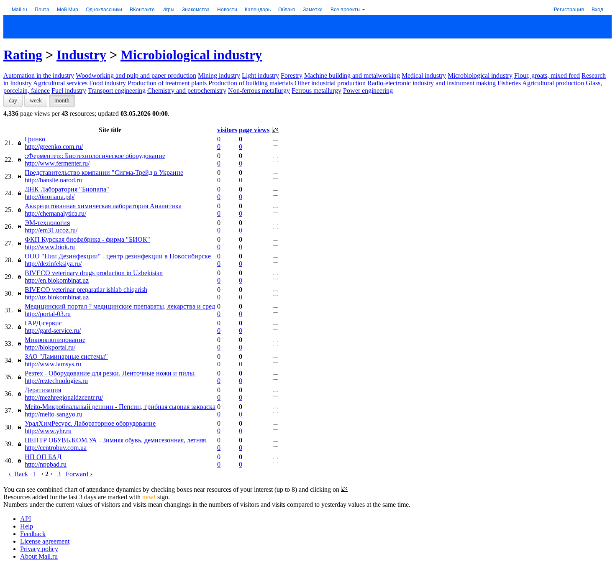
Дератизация (43, 389)
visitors (227, 129)
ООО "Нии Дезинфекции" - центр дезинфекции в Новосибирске (118, 256)
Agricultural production (553, 83)
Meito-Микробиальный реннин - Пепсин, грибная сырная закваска (120, 406)
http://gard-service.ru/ (53, 330)
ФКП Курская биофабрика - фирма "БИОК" (87, 239)
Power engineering (368, 90)
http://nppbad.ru (46, 464)
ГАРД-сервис (43, 323)
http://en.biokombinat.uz (57, 280)
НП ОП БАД (43, 456)
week (36, 100)
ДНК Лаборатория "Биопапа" (67, 189)
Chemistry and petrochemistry (186, 90)
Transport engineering (117, 90)
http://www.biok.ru (50, 246)
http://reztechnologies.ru (56, 380)
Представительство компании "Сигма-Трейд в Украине (104, 172)
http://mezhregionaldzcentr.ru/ (64, 397)
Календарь (258, 9)
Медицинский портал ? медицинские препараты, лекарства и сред (120, 306)
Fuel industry (68, 90)
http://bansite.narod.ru (53, 180)
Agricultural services (60, 83)
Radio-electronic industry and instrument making (431, 83)
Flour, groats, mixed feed (547, 75)
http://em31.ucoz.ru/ (51, 230)
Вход (597, 9)
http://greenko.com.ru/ (54, 146)
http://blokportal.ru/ (50, 347)
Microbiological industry (191, 54)
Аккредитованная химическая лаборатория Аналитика (103, 205)
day (13, 100)
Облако (286, 9)
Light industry (260, 75)
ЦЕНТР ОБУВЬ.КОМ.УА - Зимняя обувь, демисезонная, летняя (115, 440)
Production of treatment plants (167, 83)
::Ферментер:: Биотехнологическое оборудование (95, 155)
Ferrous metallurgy (316, 90)
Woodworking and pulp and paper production (136, 75)
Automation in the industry (38, 75)
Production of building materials (250, 83)
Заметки (313, 9)
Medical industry (424, 75)
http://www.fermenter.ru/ (57, 163)
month (61, 100)
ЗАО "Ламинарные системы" (66, 356)
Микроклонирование (55, 339)
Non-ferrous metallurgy (259, 90)
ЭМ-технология (47, 222)
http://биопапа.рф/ (49, 196)
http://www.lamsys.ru (53, 364)
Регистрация (569, 9)
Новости (227, 9)
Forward (79, 474)
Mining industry (219, 75)
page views (254, 129)
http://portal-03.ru (48, 313)
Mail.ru (19, 9)
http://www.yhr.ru (48, 430)
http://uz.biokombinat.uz (57, 297)
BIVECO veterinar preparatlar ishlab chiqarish (86, 289)
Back (18, 474)
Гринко (35, 139)
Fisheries (509, 83)
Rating (22, 54)
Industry (81, 54)
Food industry (107, 83)
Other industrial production (330, 83)
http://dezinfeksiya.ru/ (53, 263)
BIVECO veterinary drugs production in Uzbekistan (94, 272)
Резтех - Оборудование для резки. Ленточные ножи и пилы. (110, 373)
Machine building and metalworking (352, 75)
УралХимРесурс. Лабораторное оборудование (90, 423)
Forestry (291, 75)
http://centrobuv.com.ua (56, 447)
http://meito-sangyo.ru (53, 414)
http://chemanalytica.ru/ (55, 213)
